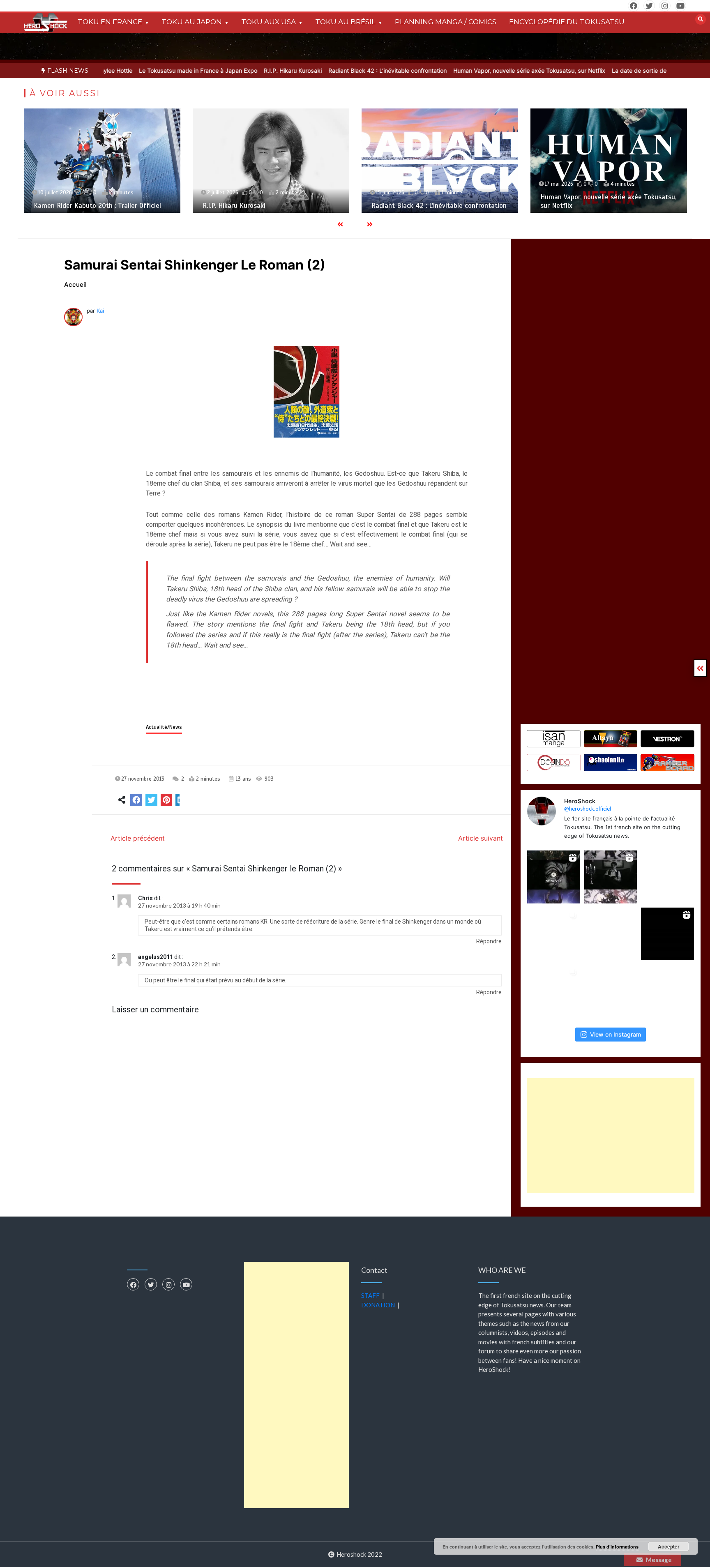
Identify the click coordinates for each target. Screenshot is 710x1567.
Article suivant (480, 838)
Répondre (489, 941)
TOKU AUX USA (268, 22)
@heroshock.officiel (587, 808)
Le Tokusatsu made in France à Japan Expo (154, 70)
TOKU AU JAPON (191, 22)
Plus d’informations (617, 1547)
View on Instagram (615, 1034)
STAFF (370, 1295)
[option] (154, 70)
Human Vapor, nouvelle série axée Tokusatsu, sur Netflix (486, 70)
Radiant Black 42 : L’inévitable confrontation (344, 70)
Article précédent (138, 838)
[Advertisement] (610, 1135)
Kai (100, 310)
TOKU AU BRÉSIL (345, 22)
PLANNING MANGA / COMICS (445, 22)
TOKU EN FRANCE (110, 22)
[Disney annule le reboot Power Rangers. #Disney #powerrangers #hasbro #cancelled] (667, 990)
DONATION (378, 1305)
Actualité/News (164, 727)
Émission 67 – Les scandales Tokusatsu (600, 205)
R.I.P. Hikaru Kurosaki (249, 70)
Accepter (669, 1546)
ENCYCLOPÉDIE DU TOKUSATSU (567, 22)
